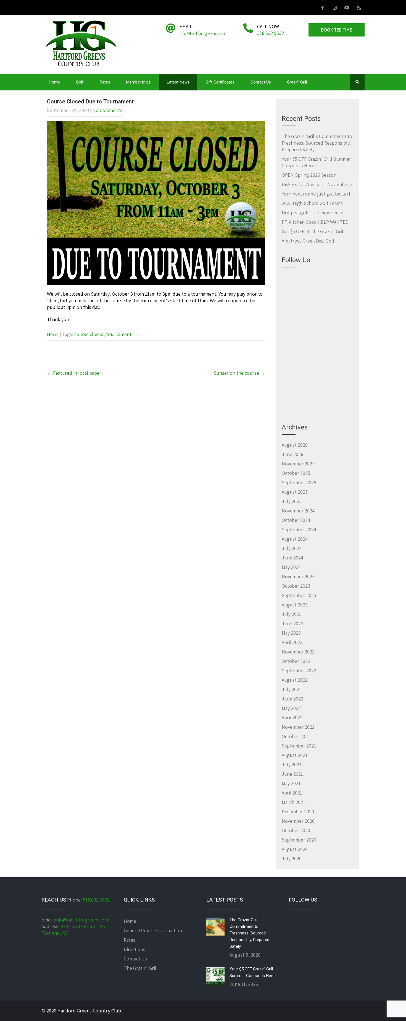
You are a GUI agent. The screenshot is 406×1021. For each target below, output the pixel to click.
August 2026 (295, 445)
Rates (105, 82)
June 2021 (292, 774)
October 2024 (296, 520)
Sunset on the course (239, 373)
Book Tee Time (336, 30)
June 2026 (292, 454)
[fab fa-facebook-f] (322, 8)
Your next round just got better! (316, 194)
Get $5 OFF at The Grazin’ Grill (313, 231)
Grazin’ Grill (297, 82)
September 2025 (299, 482)
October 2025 (296, 473)
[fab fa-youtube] (346, 8)
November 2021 (298, 727)
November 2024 (298, 510)
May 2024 (291, 567)
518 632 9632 (270, 33)
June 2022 (292, 699)
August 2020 (295, 849)
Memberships (138, 82)
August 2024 (295, 539)
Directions (134, 949)
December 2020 (298, 811)
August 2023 (295, 604)
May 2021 (291, 783)
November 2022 (298, 651)
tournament (118, 334)
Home (54, 82)
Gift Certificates (220, 82)
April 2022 (292, 717)
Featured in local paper (74, 373)
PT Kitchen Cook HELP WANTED (315, 222)
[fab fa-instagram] (334, 8)
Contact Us (261, 82)
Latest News (178, 82)
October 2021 (296, 736)
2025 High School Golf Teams (312, 203)
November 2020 (298, 821)
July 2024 (292, 548)
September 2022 (299, 670)
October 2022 (296, 661)
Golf (80, 82)
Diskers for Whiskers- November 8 (317, 184)
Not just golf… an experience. (313, 212)
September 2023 (299, 595)
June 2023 (292, 623)
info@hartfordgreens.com (82, 919)
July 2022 (292, 689)
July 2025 (292, 501)
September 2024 (299, 529)
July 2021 (291, 764)
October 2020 (296, 830)
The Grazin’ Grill (141, 968)
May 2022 (291, 708)
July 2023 (292, 614)
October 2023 (296, 586)
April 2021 (292, 793)
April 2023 (292, 642)
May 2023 (291, 633)
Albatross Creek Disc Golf (308, 241)
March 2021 (293, 802)
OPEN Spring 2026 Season (309, 175)
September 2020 (299, 840)
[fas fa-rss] (359, 8)
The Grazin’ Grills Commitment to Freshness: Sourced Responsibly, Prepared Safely (317, 143)
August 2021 (294, 755)
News (53, 334)
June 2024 (292, 557)
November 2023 (298, 576)
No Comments (107, 110)
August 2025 (295, 492)
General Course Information (153, 930)
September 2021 (299, 746)
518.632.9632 (96, 900)
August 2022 (295, 680)
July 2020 (292, 858)
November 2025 (298, 463)
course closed (89, 334)
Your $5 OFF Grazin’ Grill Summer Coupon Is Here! (253, 972)
